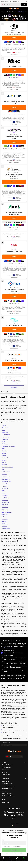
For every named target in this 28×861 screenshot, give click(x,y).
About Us (4, 762)
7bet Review (14, 238)
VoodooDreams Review (14, 348)
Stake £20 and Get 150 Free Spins (14, 137)
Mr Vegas (4, 474)
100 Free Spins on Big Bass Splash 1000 (14, 102)
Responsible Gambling (7, 764)
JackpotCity (5, 488)
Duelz (3, 430)
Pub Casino (4, 486)
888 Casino (4, 462)
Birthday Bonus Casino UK (8, 788)
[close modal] (25, 833)
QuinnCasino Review (14, 382)
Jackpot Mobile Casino (7, 467)
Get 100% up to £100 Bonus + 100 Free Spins (14, 175)
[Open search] (26, 8)
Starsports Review (14, 124)
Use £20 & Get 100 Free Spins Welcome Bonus (14, 213)
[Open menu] (1, 8)
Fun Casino (4, 443)
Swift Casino (5, 507)
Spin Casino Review (14, 277)
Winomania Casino (6, 481)
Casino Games (5, 781)
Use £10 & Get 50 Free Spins (14, 360)
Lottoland (4, 526)
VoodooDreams (6, 434)
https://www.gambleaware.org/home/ (8, 85)
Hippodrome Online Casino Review (14, 200)
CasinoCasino (5, 437)
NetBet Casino (5, 497)
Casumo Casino (5, 479)
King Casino (5, 504)
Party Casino (5, 439)
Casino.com (3, 11)
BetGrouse (4, 523)
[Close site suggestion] (26, 2)
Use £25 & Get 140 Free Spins (14, 67)
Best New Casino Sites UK (8, 795)
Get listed (4, 772)
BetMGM (4, 464)
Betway (4, 453)
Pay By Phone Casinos (7, 783)
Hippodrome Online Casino (8, 446)
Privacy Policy (5, 769)
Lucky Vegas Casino (7, 512)
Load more (14, 387)
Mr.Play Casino (5, 483)
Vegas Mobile (5, 457)
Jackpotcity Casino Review (14, 162)
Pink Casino (5, 514)
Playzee (4, 455)
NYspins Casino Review (14, 89)
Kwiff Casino (5, 432)
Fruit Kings (4, 450)
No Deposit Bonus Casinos (8, 786)
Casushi (4, 425)
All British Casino (6, 427)
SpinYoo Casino (6, 528)
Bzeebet (4, 493)
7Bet (3, 469)
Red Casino (4, 521)
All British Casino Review (14, 313)
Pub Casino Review (14, 54)
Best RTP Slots (5, 802)
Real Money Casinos (7, 793)
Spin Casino (5, 509)
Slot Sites (4, 799)
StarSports (4, 460)
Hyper (3, 441)
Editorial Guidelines (6, 767)
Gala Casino (5, 495)
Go (24, 4)
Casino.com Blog (6, 774)
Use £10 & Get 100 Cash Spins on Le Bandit (14, 290)
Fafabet (4, 490)
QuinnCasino (5, 500)
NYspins (4, 516)
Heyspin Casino (6, 476)
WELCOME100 (13, 222)
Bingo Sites (4, 791)
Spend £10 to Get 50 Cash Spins (14, 32)
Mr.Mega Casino (6, 471)
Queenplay (4, 519)
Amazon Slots (5, 502)
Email (3, 840)
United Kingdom (12, 11)
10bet (3, 448)
